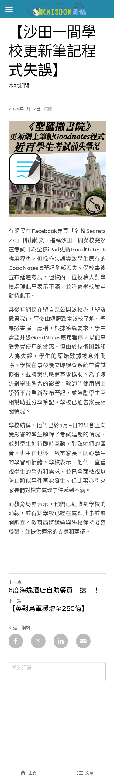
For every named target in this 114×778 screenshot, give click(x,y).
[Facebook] (16, 641)
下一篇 (15, 601)
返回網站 (21, 627)
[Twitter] (38, 641)
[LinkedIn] (61, 641)
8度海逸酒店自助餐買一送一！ (54, 590)
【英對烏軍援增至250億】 (48, 608)
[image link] (57, 8)
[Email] (83, 641)
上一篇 (15, 582)
